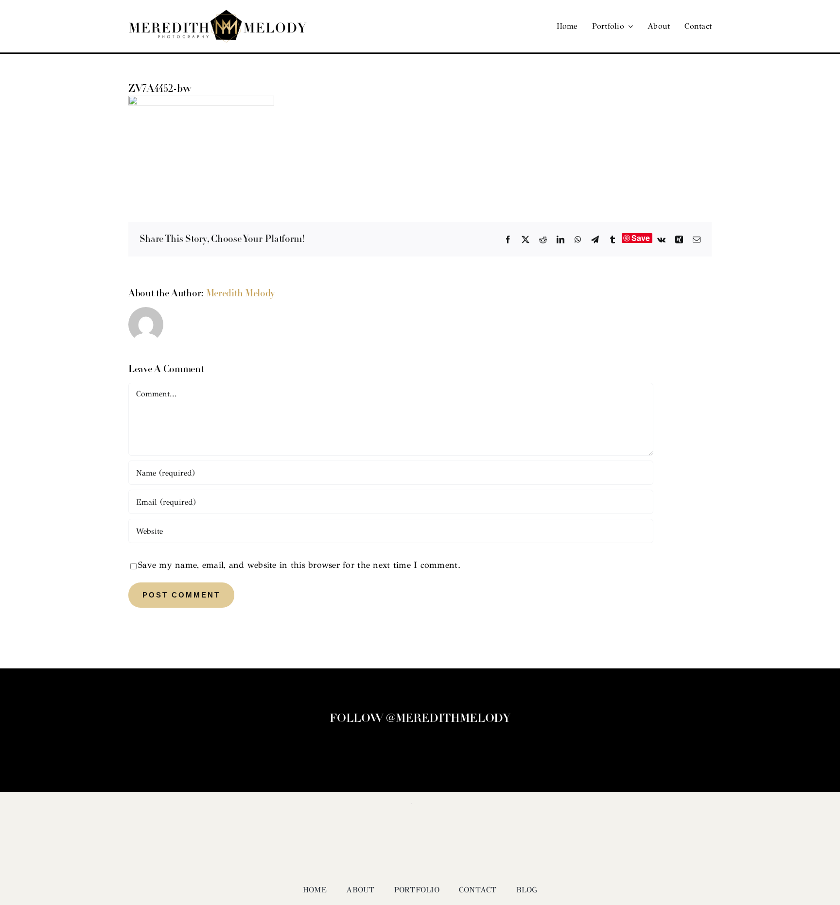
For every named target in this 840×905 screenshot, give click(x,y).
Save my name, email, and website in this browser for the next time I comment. (299, 565)
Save (640, 238)
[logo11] (217, 14)
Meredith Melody (240, 294)
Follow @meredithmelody (420, 719)
